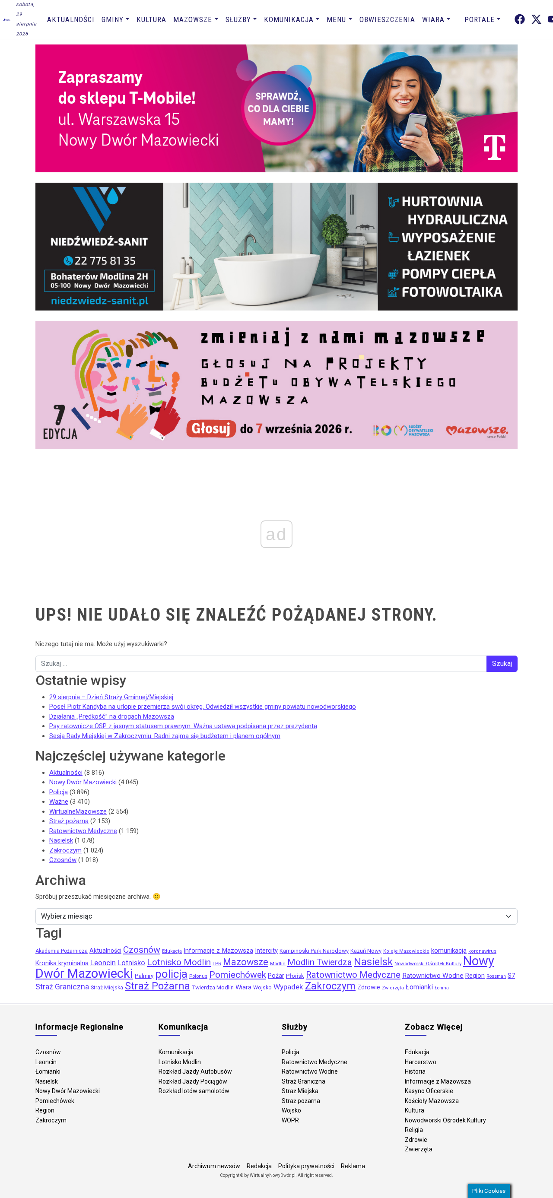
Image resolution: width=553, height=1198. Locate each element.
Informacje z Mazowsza (218, 950)
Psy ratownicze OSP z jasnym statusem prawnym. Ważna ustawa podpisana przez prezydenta (183, 726)
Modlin (278, 963)
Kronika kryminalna (62, 963)
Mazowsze (192, 19)
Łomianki (419, 987)
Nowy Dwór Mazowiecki (83, 782)
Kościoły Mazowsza (432, 1100)
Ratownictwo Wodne (433, 975)
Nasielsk (61, 840)
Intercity (266, 950)
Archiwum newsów (214, 1166)
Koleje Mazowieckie (406, 951)
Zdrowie (368, 987)
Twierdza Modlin (213, 987)
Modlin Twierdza (319, 962)
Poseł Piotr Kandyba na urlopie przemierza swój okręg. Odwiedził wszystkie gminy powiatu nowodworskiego (202, 706)
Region (475, 975)
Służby (238, 19)
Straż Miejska (107, 988)
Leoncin (103, 962)
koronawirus (482, 951)
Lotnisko (131, 962)
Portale (479, 19)
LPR (217, 963)
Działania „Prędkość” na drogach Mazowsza (111, 716)
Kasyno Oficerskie (429, 1090)
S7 (511, 975)
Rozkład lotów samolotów (194, 1090)
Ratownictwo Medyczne (83, 831)
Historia (415, 1071)
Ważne (58, 801)
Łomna (442, 988)
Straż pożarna (69, 821)
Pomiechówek (237, 974)
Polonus (198, 976)
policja (171, 973)
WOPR (290, 1120)
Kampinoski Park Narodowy (314, 951)
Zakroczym (65, 850)
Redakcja (259, 1166)
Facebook (520, 19)
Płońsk (295, 976)
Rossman (496, 976)
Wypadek (288, 986)
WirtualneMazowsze (78, 811)
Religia (414, 1129)
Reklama (353, 1166)
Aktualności (71, 19)
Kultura (151, 19)
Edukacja (172, 951)
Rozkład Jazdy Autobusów (195, 1071)
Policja (58, 792)
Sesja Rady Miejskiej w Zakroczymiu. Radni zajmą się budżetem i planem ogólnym (164, 736)
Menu (336, 19)
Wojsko (262, 987)
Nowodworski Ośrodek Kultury (427, 963)
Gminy (113, 19)
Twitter (536, 19)
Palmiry (144, 976)
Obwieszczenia (387, 19)
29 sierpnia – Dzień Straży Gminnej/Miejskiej (111, 697)
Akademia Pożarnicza (61, 951)
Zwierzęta (393, 988)
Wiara (433, 19)
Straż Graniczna (62, 986)
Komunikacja (289, 19)
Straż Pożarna (157, 986)
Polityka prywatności (306, 1166)
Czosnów (62, 860)
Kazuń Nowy (365, 951)
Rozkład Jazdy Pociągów (193, 1081)
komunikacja (449, 950)
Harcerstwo (420, 1062)
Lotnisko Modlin (179, 962)
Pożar (276, 975)
